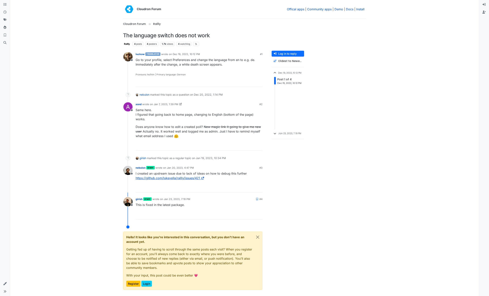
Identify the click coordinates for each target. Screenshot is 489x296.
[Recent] (5, 12)
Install (360, 9)
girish (142, 158)
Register (133, 283)
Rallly (127, 43)
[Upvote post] (253, 82)
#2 (260, 104)
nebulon (144, 94)
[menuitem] (484, 5)
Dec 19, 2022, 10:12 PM (186, 54)
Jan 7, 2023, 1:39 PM (166, 104)
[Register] (484, 12)
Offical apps (295, 9)
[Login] (484, 5)
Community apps (319, 9)
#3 (260, 167)
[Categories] (5, 5)
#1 (261, 54)
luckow (140, 54)
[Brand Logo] (129, 9)
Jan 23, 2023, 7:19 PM (177, 199)
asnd (139, 104)
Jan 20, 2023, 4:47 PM (180, 167)
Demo (338, 9)
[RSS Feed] (196, 44)
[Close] (257, 237)
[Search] (5, 43)
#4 (260, 199)
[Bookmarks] (5, 35)
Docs (349, 9)
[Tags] (5, 20)
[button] (5, 284)
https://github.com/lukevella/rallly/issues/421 (168, 178)
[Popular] (5, 27)
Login (146, 283)
